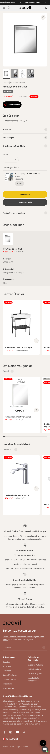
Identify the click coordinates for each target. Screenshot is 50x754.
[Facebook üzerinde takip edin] (4, 732)
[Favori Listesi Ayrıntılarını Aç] (43, 743)
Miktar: (5, 154)
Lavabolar (7, 671)
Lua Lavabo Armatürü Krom (17, 495)
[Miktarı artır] (15, 159)
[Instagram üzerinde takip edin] (11, 732)
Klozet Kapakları (9, 679)
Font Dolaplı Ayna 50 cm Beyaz (18, 417)
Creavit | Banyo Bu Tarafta (14, 82)
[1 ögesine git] (6, 74)
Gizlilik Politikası (34, 669)
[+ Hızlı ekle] (36, 340)
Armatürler (7, 666)
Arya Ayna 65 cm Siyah (12, 249)
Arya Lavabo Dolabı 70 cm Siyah (18, 347)
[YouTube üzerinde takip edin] (17, 732)
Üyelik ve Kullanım (35, 665)
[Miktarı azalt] (6, 159)
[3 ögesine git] (22, 74)
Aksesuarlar (7, 684)
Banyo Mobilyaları (10, 675)
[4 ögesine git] (30, 74)
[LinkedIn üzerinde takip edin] (24, 732)
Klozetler (6, 662)
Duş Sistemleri (8, 688)
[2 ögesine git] (14, 74)
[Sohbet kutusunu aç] (45, 749)
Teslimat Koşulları (35, 673)
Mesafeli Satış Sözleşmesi (33, 679)
